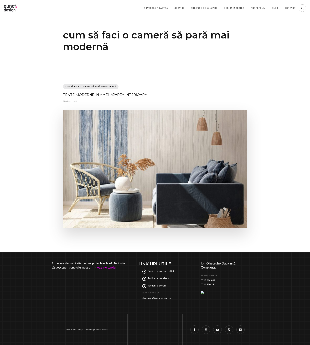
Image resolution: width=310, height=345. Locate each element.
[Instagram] (206, 329)
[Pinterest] (229, 329)
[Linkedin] (240, 329)
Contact (290, 8)
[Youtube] (217, 329)
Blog (275, 8)
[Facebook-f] (194, 329)
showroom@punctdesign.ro (156, 298)
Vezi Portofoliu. (106, 267)
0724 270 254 (208, 284)
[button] (302, 8)
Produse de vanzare (204, 8)
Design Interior (234, 8)
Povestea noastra (156, 8)
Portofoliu (258, 8)
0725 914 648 (208, 280)
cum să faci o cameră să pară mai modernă (91, 86)
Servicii (180, 8)
